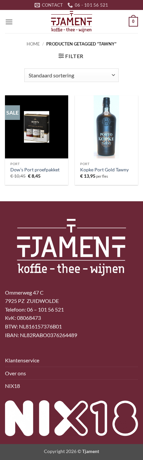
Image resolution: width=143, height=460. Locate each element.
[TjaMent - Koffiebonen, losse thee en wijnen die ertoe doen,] (71, 21)
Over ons (15, 373)
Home (33, 43)
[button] (9, 22)
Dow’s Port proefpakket (35, 169)
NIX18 (12, 386)
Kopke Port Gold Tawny (104, 169)
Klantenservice (22, 360)
